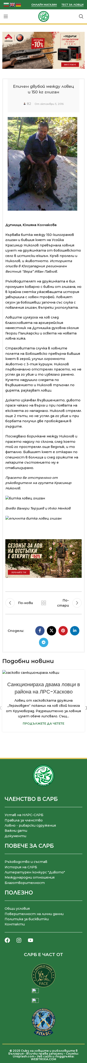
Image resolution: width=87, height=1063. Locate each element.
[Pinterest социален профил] (63, 630)
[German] (19, 4)
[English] (13, 4)
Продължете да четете (43, 723)
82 (29, 103)
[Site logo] (43, 16)
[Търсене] (81, 16)
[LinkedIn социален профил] (74, 630)
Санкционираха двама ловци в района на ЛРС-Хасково (43, 688)
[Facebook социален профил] (40, 630)
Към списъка (43, 603)
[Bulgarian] (6, 4)
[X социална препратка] (51, 630)
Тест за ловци (72, 4)
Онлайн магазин (44, 4)
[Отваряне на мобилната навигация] (5, 16)
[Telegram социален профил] (43, 642)
